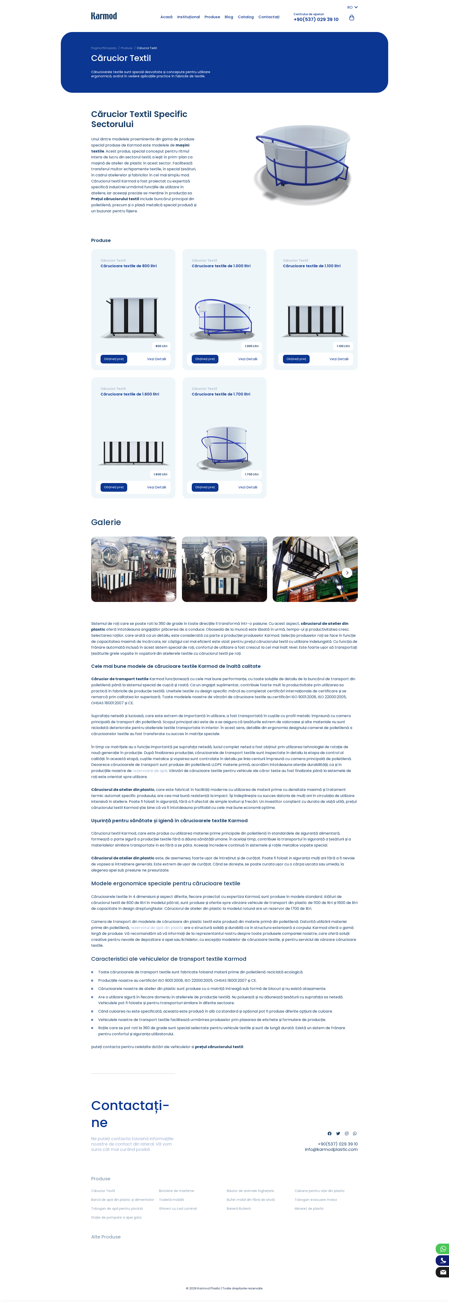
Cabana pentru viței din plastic (320, 1190)
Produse (212, 17)
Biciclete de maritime (176, 1190)
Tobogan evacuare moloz (316, 1199)
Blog (229, 17)
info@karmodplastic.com (331, 1149)
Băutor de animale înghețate (250, 1190)
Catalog (246, 17)
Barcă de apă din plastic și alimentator (122, 1199)
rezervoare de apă (150, 770)
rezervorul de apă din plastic (156, 927)
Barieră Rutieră (238, 1208)
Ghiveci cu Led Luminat (178, 1208)
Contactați (268, 17)
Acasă (166, 17)
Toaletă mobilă (171, 1199)
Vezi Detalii (156, 358)
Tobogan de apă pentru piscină (117, 1208)
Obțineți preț (114, 359)
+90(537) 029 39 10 (316, 19)
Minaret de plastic (309, 1208)
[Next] (347, 573)
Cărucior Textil (103, 1190)
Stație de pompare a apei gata (116, 1217)
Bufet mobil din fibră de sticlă (251, 1199)
